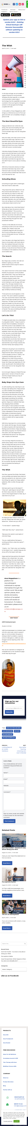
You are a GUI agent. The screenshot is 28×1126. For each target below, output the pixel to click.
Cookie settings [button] (8, 1121)
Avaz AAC (5, 1034)
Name (6, 772)
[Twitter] (17, 4)
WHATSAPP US (19, 1097)
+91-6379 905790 (19, 1099)
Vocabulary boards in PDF (10, 1058)
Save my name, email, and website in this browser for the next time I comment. (14, 815)
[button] (25, 9)
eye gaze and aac (7, 734)
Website (6, 785)
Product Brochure (8, 1081)
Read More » (6, 863)
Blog (4, 1085)
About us (5, 1077)
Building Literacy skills (9, 1066)
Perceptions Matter (9, 882)
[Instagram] (23, 4)
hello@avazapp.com (20, 1106)
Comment (7, 792)
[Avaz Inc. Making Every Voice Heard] (5, 4)
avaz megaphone (7, 731)
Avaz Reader (6, 1042)
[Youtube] (20, 4)
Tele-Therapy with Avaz (10, 1062)
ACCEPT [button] (16, 1121)
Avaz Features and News (14, 727)
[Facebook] (14, 4)
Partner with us (7, 1089)
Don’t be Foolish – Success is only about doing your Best (14, 848)
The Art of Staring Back (10, 914)
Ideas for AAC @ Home (9, 1054)
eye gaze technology (9, 737)
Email (6, 779)
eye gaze (17, 731)
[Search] (25, 943)
